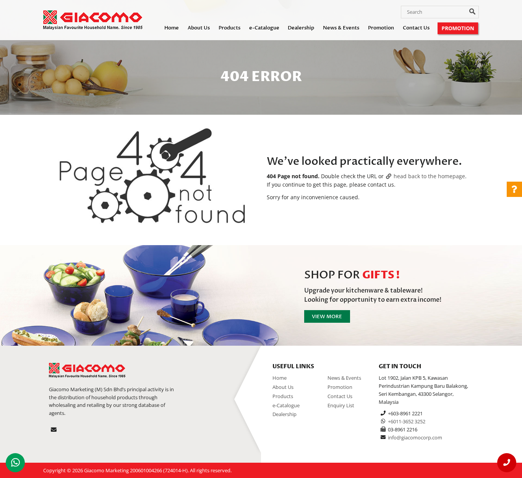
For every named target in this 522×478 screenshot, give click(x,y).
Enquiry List (340, 405)
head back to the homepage (428, 176)
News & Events (341, 27)
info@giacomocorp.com (415, 437)
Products (229, 27)
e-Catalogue (264, 27)
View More (327, 316)
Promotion (381, 27)
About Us (199, 27)
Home (171, 27)
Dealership (301, 27)
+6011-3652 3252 (406, 421)
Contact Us (416, 27)
